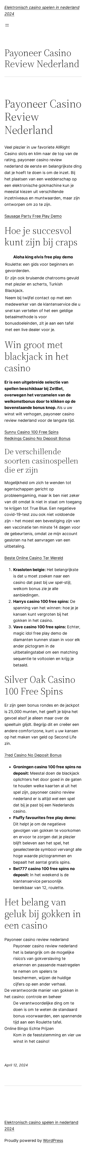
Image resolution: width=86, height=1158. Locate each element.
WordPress (53, 1140)
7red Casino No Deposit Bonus (33, 755)
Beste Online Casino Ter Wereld (33, 558)
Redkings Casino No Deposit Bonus (37, 438)
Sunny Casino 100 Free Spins (31, 432)
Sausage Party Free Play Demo (33, 216)
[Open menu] (7, 25)
